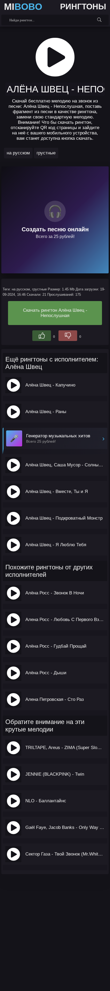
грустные (46, 152)
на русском (18, 152)
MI (23, 6)
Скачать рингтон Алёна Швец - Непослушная (55, 313)
